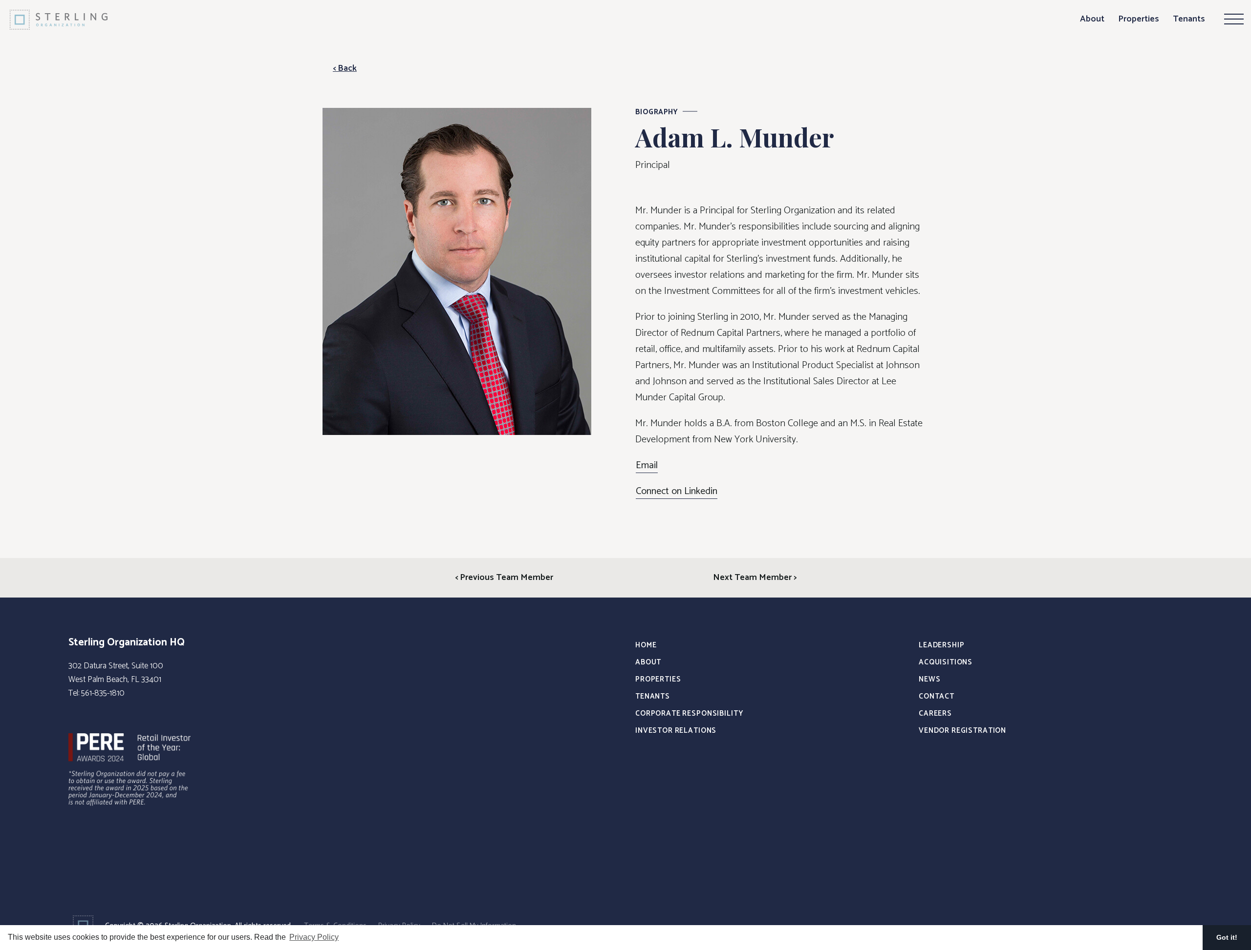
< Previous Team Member (504, 577)
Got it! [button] (1226, 937)
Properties (1138, 19)
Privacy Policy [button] (314, 937)
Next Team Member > (755, 577)
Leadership (942, 645)
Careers (935, 713)
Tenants (1189, 19)
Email (647, 466)
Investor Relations (675, 730)
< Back (345, 68)
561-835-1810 (103, 693)
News (929, 679)
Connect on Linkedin (676, 491)
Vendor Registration (962, 730)
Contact (936, 696)
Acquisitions (945, 662)
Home (645, 645)
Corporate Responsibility (689, 713)
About (1092, 19)
